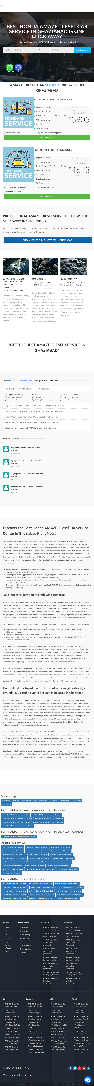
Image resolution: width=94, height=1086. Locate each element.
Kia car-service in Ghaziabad (11, 873)
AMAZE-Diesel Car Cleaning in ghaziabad (50, 942)
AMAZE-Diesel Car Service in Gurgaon (35, 1005)
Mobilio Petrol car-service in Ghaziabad (69, 895)
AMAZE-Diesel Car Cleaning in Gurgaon (35, 1017)
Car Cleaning (26, 800)
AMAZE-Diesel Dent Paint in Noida (58, 1011)
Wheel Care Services (40, 800)
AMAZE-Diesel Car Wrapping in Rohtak (81, 1038)
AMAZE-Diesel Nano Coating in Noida (59, 1042)
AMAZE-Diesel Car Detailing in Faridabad (73, 980)
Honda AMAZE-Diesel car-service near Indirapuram (18, 836)
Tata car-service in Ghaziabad (60, 851)
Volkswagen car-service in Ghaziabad (14, 858)
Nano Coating (76, 800)
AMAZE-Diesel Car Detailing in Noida (58, 1048)
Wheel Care (24, 938)
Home (7, 927)
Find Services (82, 50)
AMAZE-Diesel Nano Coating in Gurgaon (36, 1044)
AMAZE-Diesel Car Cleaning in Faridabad (73, 942)
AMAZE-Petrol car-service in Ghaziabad (15, 887)
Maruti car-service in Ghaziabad (12, 847)
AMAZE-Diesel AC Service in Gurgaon (35, 1032)
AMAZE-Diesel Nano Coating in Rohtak (82, 1044)
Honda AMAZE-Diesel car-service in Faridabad (17, 818)
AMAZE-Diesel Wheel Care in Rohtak (79, 1025)
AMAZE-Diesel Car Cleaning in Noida (58, 1017)
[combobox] (22, 50)
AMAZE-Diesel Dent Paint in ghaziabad (51, 935)
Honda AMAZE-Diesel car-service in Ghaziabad (48, 822)
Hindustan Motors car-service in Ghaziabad (40, 869)
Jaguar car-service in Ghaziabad (12, 869)
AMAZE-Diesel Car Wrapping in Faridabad (73, 966)
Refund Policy (85, 1084)
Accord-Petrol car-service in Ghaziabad (68, 891)
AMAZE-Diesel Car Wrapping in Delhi (12, 1036)
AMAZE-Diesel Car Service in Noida (58, 1005)
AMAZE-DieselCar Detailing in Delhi (12, 1048)
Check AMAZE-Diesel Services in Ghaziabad (47, 240)
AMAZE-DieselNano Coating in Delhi (13, 1042)
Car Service (24, 927)
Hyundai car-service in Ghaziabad (36, 847)
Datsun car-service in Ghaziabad (63, 858)
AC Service (53, 800)
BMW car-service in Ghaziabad (12, 865)
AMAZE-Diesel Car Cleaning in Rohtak (81, 1017)
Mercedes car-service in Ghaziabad (58, 865)
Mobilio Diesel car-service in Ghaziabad (41, 895)
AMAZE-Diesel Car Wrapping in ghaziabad (50, 966)
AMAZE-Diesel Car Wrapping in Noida (58, 1036)
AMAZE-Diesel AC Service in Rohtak (81, 1032)
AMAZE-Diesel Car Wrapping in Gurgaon (36, 1038)
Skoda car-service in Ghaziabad (12, 862)
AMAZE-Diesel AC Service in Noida (58, 1029)
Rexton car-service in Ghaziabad (67, 869)
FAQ (6, 935)
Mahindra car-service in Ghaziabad (37, 851)
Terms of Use (60, 1084)
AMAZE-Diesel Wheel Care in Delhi (12, 1023)
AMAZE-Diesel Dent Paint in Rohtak (81, 1011)
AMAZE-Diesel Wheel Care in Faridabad (72, 951)
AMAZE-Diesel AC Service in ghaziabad (51, 958)
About (7, 931)
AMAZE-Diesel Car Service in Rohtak (81, 1005)
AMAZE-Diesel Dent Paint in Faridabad (74, 935)
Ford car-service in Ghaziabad (12, 854)
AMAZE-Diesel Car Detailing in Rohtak (81, 1051)
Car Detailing (6, 804)
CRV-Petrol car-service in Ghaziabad (14, 895)
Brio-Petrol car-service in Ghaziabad (40, 884)
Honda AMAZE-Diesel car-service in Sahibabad (17, 826)
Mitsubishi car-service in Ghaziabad (36, 862)
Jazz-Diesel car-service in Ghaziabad (14, 884)
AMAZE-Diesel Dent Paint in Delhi (13, 1011)
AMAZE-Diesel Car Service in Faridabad (74, 928)
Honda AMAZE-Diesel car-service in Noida (15, 822)
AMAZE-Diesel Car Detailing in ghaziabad (50, 980)
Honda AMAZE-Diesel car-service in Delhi (15, 815)
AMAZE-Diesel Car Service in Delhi (12, 1005)
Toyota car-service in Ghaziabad (12, 851)
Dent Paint (16, 800)
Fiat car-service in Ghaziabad (34, 865)
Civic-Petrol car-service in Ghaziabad (41, 891)
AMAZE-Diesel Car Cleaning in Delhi (12, 1017)
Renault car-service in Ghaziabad (60, 854)
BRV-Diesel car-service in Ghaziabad (67, 898)
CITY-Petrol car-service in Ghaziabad (14, 891)
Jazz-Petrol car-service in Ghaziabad (66, 884)
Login (7, 951)
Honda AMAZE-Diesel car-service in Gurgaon (46, 815)
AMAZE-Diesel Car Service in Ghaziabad (51, 928)
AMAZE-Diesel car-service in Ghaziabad (43, 887)
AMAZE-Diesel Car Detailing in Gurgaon (36, 1051)
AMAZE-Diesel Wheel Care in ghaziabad (49, 951)
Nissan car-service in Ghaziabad (39, 858)
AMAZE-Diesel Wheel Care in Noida (59, 1023)
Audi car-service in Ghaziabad (60, 862)
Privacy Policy (72, 1084)
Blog (6, 942)
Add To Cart (47, 137)
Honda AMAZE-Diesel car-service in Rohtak (49, 818)
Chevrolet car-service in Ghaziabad (36, 854)
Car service (6, 800)
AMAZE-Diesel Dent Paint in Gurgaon (36, 1011)
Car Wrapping (64, 800)
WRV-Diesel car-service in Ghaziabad (14, 898)
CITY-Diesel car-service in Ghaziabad (71, 887)
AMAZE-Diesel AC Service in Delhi (12, 1029)
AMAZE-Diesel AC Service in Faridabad (74, 958)
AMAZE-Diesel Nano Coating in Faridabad (74, 973)
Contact (8, 938)
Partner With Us (8, 946)
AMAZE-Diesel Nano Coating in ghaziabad (51, 973)
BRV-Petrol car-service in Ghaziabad (41, 898)
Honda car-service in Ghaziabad (61, 847)
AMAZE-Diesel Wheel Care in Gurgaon (33, 1025)
